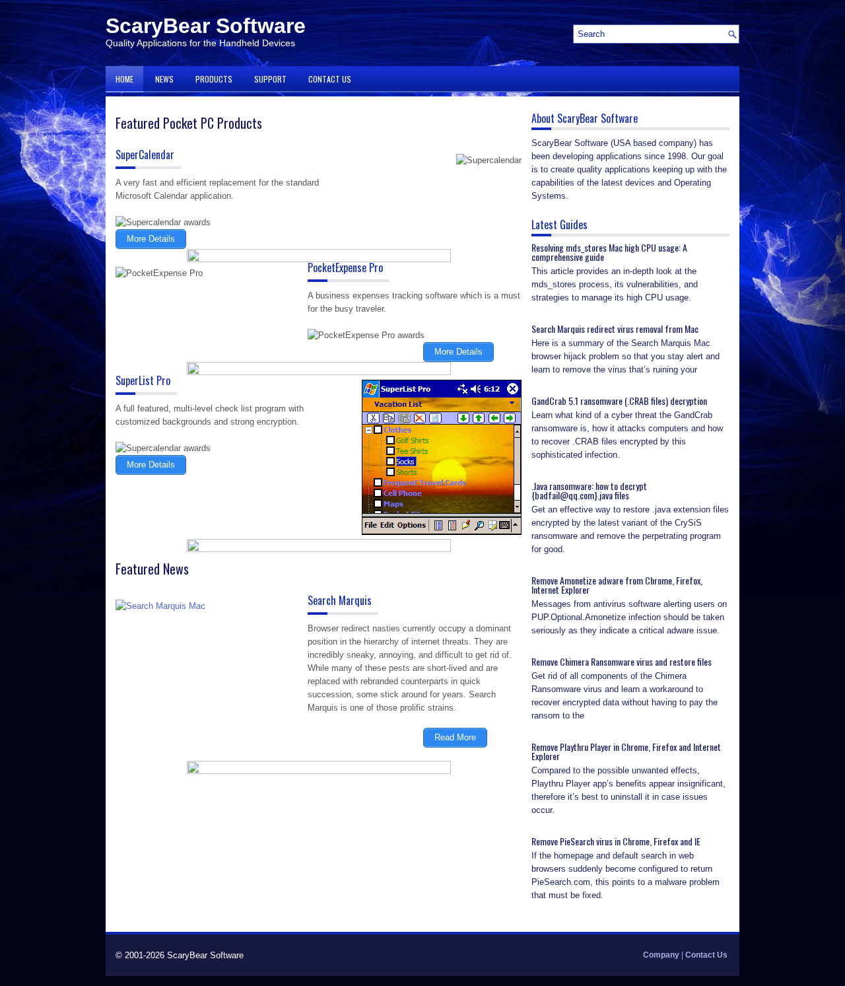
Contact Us (329, 79)
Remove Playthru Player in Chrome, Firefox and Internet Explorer (626, 751)
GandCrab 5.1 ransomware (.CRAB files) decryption (619, 400)
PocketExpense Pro (345, 267)
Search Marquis (340, 600)
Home (124, 79)
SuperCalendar (145, 154)
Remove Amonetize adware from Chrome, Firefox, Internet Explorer (616, 584)
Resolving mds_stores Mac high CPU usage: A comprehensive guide (609, 252)
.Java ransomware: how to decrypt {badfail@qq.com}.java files (589, 490)
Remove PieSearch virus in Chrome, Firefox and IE (615, 841)
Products (213, 79)
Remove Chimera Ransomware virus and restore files (621, 661)
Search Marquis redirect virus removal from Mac (614, 328)
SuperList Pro (143, 380)
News (164, 79)
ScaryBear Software (206, 26)
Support (270, 79)
